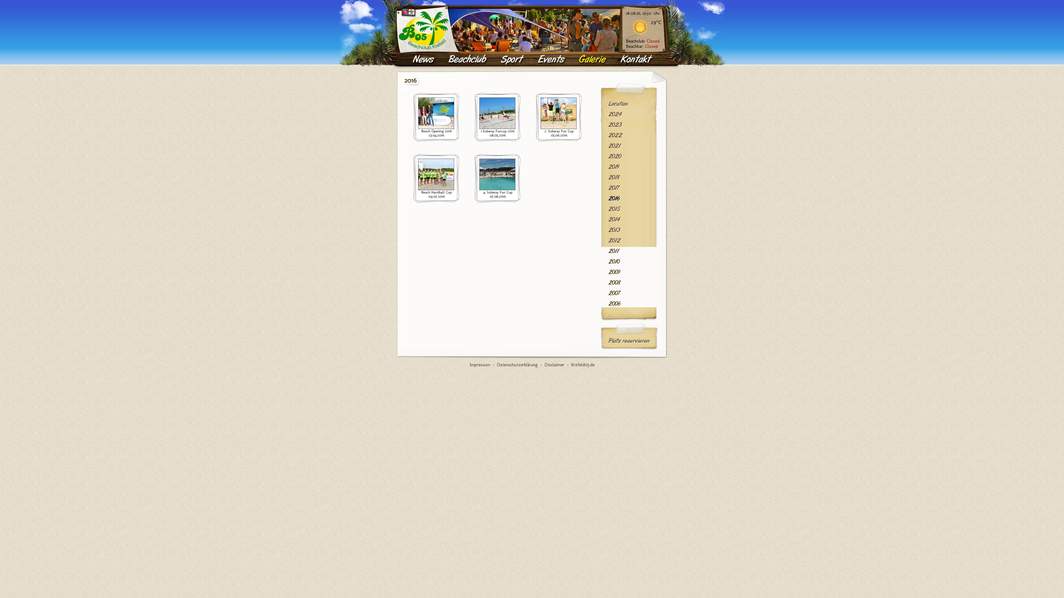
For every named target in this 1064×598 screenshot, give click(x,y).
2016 (614, 198)
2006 (614, 303)
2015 (614, 209)
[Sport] (512, 59)
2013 (614, 230)
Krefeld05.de (583, 364)
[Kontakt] (637, 59)
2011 (613, 251)
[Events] (552, 59)
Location (618, 103)
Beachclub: (642, 41)
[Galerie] (593, 59)
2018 (614, 177)
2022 (615, 135)
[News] (424, 59)
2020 (614, 156)
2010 (614, 261)
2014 (614, 219)
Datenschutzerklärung (517, 364)
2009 (614, 272)
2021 (614, 146)
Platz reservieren (628, 340)
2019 (613, 167)
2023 (615, 124)
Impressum (480, 364)
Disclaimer (554, 364)
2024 (614, 114)
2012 (614, 240)
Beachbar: (642, 46)
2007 (614, 293)
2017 (613, 188)
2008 (614, 282)
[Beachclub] (468, 59)
